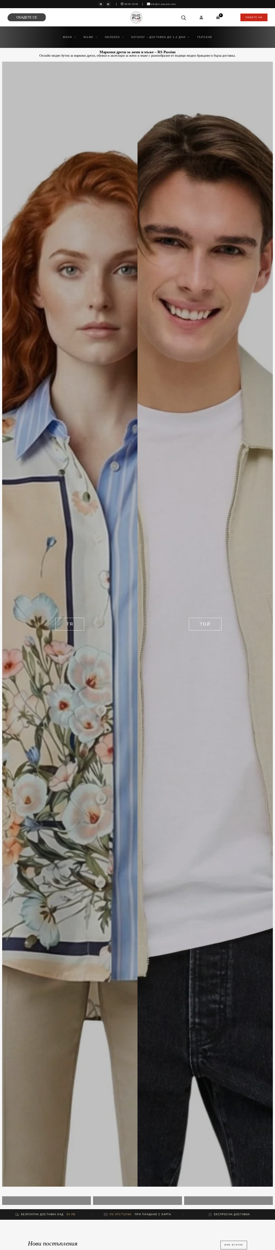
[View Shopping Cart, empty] (218, 17)
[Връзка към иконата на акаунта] (201, 17)
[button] (74, 37)
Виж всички (234, 1245)
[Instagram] (108, 4)
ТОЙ (205, 624)
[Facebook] (101, 4)
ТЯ (69, 624)
